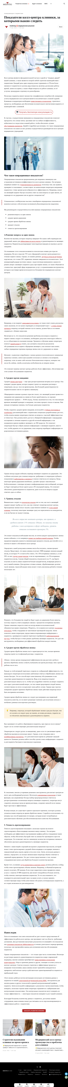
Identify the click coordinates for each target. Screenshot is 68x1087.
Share (60, 26)
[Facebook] (40, 1067)
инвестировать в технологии (41, 101)
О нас (19, 1070)
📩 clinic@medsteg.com (55, 1074)
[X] (37, 1067)
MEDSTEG (5, 1070)
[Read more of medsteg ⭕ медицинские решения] (6, 26)
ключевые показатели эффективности (20, 944)
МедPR (45, 1072)
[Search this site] (64, 3)
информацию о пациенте (23, 479)
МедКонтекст (21, 1074)
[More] (51, 3)
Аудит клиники (37, 3)
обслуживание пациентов (13, 126)
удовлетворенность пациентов (30, 184)
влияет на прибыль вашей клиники (40, 538)
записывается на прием (30, 323)
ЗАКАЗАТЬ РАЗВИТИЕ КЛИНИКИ (34, 1011)
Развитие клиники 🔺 (22, 3)
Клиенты (37, 1074)
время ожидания (16, 381)
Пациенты (30, 1074)
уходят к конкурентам (20, 556)
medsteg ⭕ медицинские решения (22, 26)
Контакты (44, 1074)
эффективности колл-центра (30, 241)
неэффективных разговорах (14, 736)
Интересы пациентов (54, 1072)
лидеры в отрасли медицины (52, 256)
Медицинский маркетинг (40, 1070)
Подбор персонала (36, 1072)
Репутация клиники (54, 1070)
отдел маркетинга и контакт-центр (33, 865)
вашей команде (15, 344)
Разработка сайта (24, 1072)
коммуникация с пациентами (13, 13)
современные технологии (46, 795)
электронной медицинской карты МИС (33, 980)
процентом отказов (28, 502)
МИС (46, 3)
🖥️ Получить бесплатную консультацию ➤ (34, 112)
